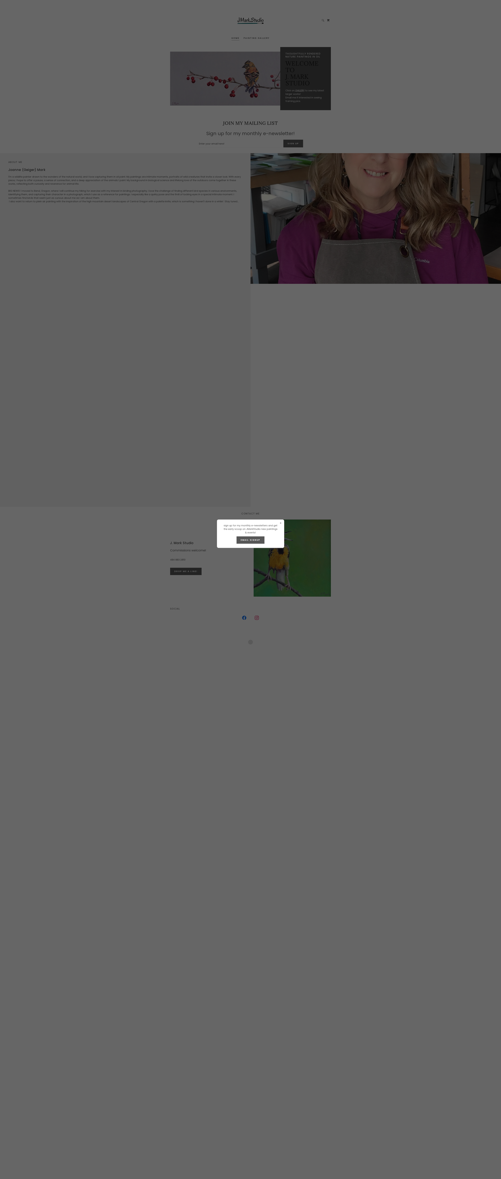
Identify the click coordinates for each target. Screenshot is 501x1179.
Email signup (250, 539)
